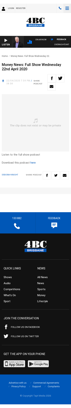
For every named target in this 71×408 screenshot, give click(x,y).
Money (41, 295)
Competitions (12, 289)
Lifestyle (42, 301)
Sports (41, 289)
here (33, 162)
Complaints (54, 386)
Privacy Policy (18, 386)
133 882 (60, 8)
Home (5, 56)
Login (11, 8)
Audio (7, 283)
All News (42, 277)
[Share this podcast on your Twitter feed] (60, 78)
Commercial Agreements (46, 382)
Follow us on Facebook (25, 327)
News (40, 283)
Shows (8, 277)
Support (36, 386)
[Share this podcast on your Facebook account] (52, 78)
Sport (7, 301)
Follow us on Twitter (25, 336)
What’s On (10, 295)
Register (20, 8)
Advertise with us (18, 382)
